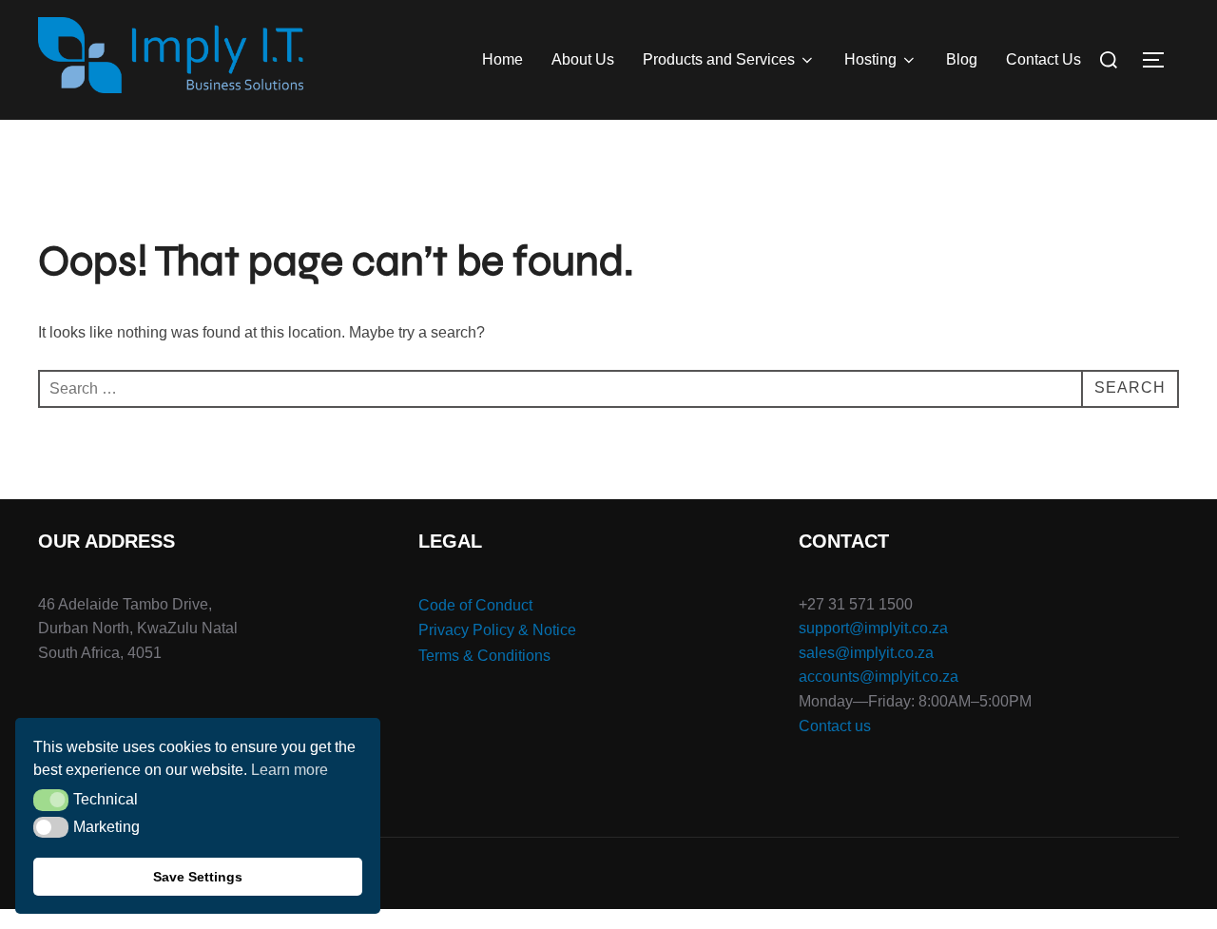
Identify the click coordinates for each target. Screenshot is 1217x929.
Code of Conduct (475, 605)
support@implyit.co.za (873, 628)
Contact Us (1043, 59)
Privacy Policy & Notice (497, 630)
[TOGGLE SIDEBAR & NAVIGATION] (1160, 60)
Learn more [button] (289, 770)
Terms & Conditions (484, 656)
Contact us (835, 726)
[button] (50, 799)
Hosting (870, 59)
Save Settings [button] (197, 876)
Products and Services (719, 59)
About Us (582, 59)
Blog (961, 59)
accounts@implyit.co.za (878, 676)
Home (502, 59)
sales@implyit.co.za (866, 653)
